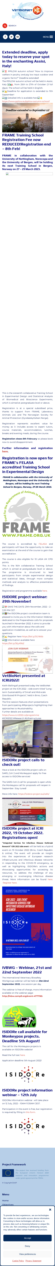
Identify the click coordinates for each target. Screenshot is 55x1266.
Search (12, 26)
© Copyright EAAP (9, 1183)
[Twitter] (11, 36)
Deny (27, 1246)
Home (5, 1200)
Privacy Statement (33, 1261)
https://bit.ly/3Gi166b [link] (32, 636)
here (5, 451)
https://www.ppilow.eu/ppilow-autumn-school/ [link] (26, 101)
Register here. (10, 882)
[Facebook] (5, 36)
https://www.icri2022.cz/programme (20, 715)
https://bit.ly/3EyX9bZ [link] (13, 643)
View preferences (27, 1254)
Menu (46, 37)
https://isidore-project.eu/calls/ (33, 794)
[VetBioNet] (27, 10)
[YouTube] (17, 36)
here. (22, 1055)
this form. (31, 1112)
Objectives (7, 1204)
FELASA (43, 544)
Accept (27, 1238)
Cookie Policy (18, 1261)
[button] (50, 1209)
